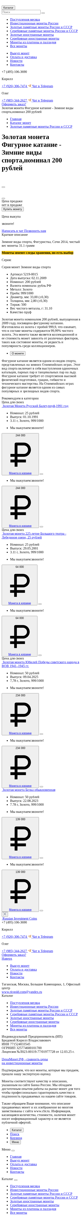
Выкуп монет (19, 53)
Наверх (7, 958)
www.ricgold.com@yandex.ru (22, 992)
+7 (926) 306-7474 (15, 86)
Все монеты (18, 46)
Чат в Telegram (42, 86)
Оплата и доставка (23, 57)
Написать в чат (13, 231)
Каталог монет (20, 123)
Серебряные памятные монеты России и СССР (44, 31)
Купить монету (12, 209)
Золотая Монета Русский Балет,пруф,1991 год (35, 406)
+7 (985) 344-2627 (15, 100)
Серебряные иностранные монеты (34, 38)
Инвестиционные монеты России (34, 23)
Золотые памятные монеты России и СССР (41, 27)
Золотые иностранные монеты (32, 34)
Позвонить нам (35, 231)
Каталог (8, 7)
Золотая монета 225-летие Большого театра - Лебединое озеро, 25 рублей (34, 535)
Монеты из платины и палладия (33, 42)
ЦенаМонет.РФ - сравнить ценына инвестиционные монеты (25, 1061)
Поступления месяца (25, 19)
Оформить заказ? (14, 104)
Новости (16, 61)
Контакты (17, 64)
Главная (15, 119)
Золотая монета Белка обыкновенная (29, 790)
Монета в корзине (20, 473)
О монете (18, 353)
